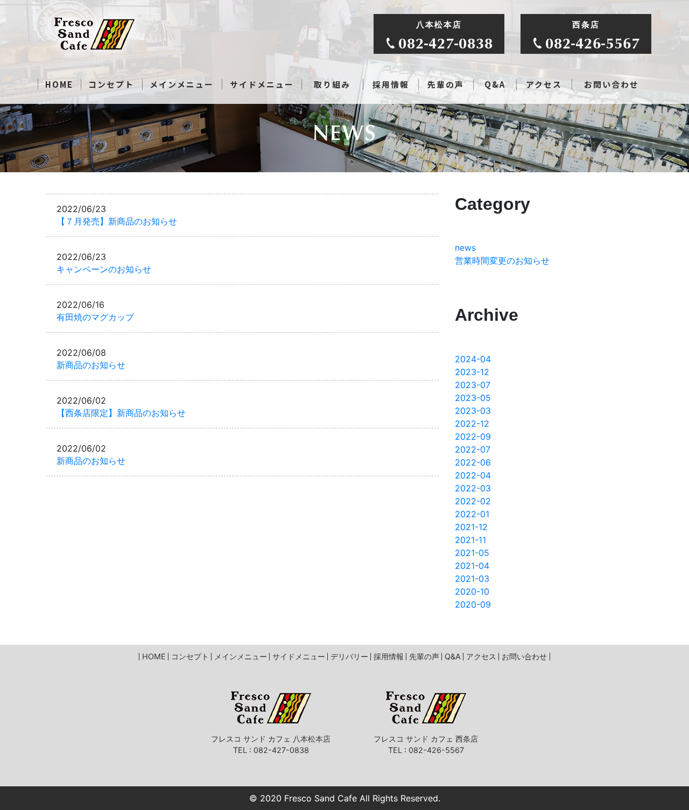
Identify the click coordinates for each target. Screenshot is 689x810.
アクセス (544, 84)
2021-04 (472, 565)
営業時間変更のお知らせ (502, 260)
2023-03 (473, 410)
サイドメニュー (262, 84)
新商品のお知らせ (91, 365)
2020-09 (473, 604)
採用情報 (390, 84)
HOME (59, 84)
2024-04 (473, 359)
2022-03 (473, 488)
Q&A (494, 84)
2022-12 (472, 423)
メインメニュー (182, 84)
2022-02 (473, 501)
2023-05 (473, 397)
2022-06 (473, 462)
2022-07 (472, 449)
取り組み (332, 84)
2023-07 (472, 384)
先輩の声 (445, 84)
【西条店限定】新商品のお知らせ (121, 413)
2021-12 (471, 527)
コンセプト (111, 84)
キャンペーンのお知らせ (104, 269)
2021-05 (472, 552)
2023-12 (472, 372)
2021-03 (472, 578)
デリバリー (349, 656)
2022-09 (473, 436)
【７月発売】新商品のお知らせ (117, 221)
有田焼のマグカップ (95, 317)
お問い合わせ (611, 84)
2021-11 (470, 539)
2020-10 (472, 591)
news (465, 247)
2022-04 (473, 475)
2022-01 (472, 514)
